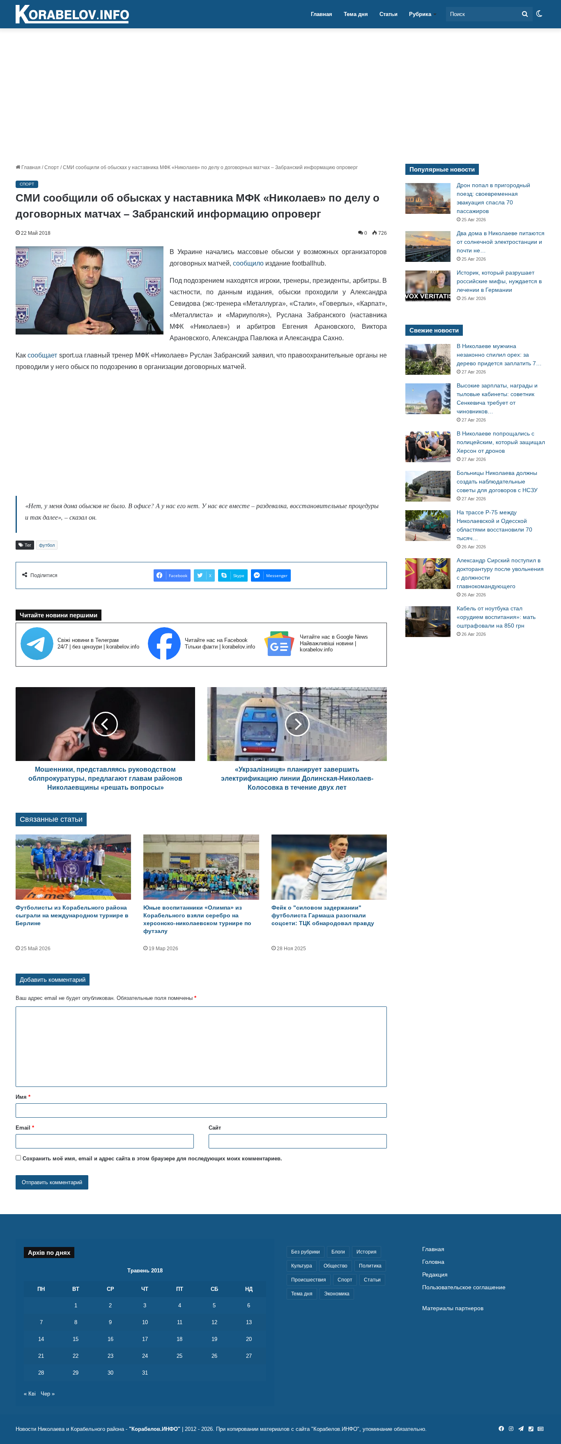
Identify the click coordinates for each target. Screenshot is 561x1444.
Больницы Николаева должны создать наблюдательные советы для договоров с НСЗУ (497, 481)
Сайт (215, 1128)
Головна (433, 1262)
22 (75, 1356)
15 (75, 1339)
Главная (321, 14)
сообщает (42, 355)
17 (145, 1339)
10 (145, 1322)
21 (41, 1356)
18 (179, 1339)
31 (145, 1373)
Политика (370, 1266)
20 (249, 1339)
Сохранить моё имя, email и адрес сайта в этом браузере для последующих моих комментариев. (152, 1158)
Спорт (51, 167)
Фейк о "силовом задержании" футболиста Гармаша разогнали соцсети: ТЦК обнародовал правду (322, 915)
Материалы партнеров (452, 1308)
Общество (335, 1266)
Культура (301, 1266)
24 (145, 1356)
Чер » (48, 1394)
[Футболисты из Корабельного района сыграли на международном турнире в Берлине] (73, 867)
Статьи (388, 14)
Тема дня (356, 14)
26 (214, 1356)
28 (41, 1373)
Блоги (338, 1252)
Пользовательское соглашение (464, 1287)
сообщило (248, 263)
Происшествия (308, 1280)
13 (249, 1322)
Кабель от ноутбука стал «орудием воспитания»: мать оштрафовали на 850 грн (496, 617)
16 (110, 1339)
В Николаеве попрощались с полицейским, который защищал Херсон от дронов (501, 442)
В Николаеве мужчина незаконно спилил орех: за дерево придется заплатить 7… (499, 355)
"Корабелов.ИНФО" (154, 1429)
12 (214, 1322)
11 (179, 1322)
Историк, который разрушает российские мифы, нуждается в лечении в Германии (499, 281)
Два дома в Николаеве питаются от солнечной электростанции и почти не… (501, 242)
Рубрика (420, 14)
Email (25, 1128)
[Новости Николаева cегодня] (72, 14)
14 (41, 1339)
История (366, 1252)
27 (249, 1356)
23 (110, 1356)
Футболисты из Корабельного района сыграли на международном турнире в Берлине (72, 915)
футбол (47, 545)
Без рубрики (305, 1252)
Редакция (435, 1275)
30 (110, 1373)
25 (179, 1356)
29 (75, 1373)
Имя (23, 1097)
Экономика (336, 1294)
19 (214, 1339)
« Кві (30, 1394)
